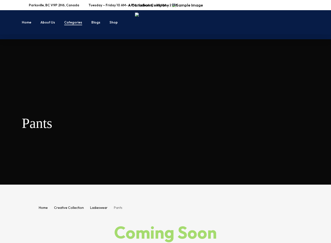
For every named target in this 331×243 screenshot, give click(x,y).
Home (43, 207)
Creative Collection (69, 207)
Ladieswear (99, 207)
